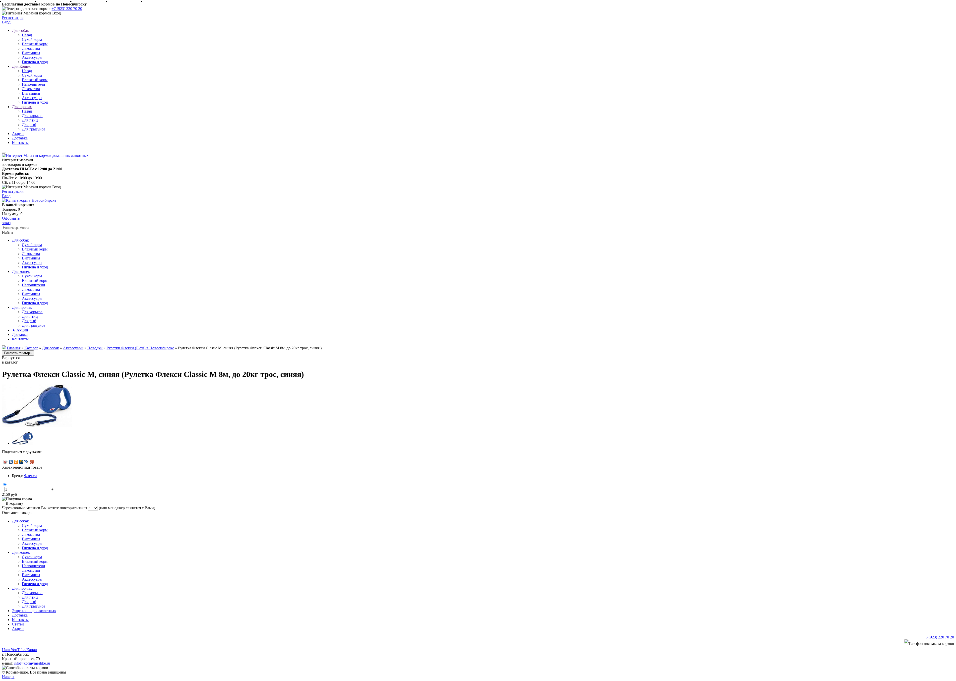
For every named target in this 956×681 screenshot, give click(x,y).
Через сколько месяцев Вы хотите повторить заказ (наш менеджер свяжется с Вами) (78, 508)
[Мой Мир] (21, 461)
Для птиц (30, 120)
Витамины (31, 53)
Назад (27, 35)
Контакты (20, 142)
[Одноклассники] (16, 461)
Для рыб (29, 125)
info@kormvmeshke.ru (32, 663)
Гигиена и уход (35, 62)
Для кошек (21, 271)
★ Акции (20, 330)
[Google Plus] (31, 461)
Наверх (8, 677)
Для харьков (32, 116)
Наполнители (33, 84)
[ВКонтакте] (10, 461)
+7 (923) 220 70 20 (67, 8)
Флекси (30, 476)
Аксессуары (32, 57)
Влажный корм (35, 44)
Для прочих (22, 107)
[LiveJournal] (26, 461)
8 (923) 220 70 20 (940, 637)
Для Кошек (21, 66)
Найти (7, 232)
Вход (6, 22)
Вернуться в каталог (11, 360)
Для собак (20, 30)
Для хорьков (32, 312)
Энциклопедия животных (34, 611)
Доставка (20, 138)
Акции (18, 133)
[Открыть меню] (4, 152)
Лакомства (31, 48)
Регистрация (12, 17)
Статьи (18, 624)
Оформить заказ (11, 220)
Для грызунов (34, 129)
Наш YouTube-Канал (19, 650)
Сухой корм (32, 39)
